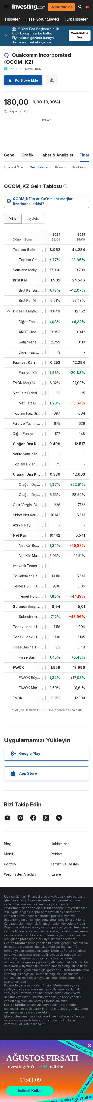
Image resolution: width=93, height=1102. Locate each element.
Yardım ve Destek (65, 864)
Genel (9, 155)
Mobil (8, 854)
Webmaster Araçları (20, 874)
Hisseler (12, 19)
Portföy (10, 864)
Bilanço (60, 167)
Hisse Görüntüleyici (42, 19)
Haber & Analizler (56, 155)
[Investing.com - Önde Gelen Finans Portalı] (28, 7)
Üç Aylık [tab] (33, 219)
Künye (56, 874)
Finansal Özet (14, 167)
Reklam (56, 854)
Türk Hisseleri (76, 19)
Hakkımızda (60, 844)
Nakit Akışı (79, 167)
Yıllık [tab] (12, 219)
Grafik (27, 155)
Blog (7, 844)
